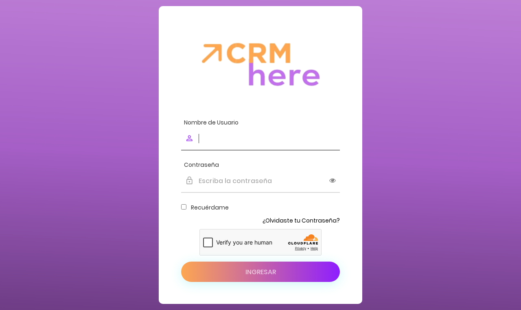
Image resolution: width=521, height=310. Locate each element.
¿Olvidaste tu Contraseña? (301, 220)
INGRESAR (260, 272)
